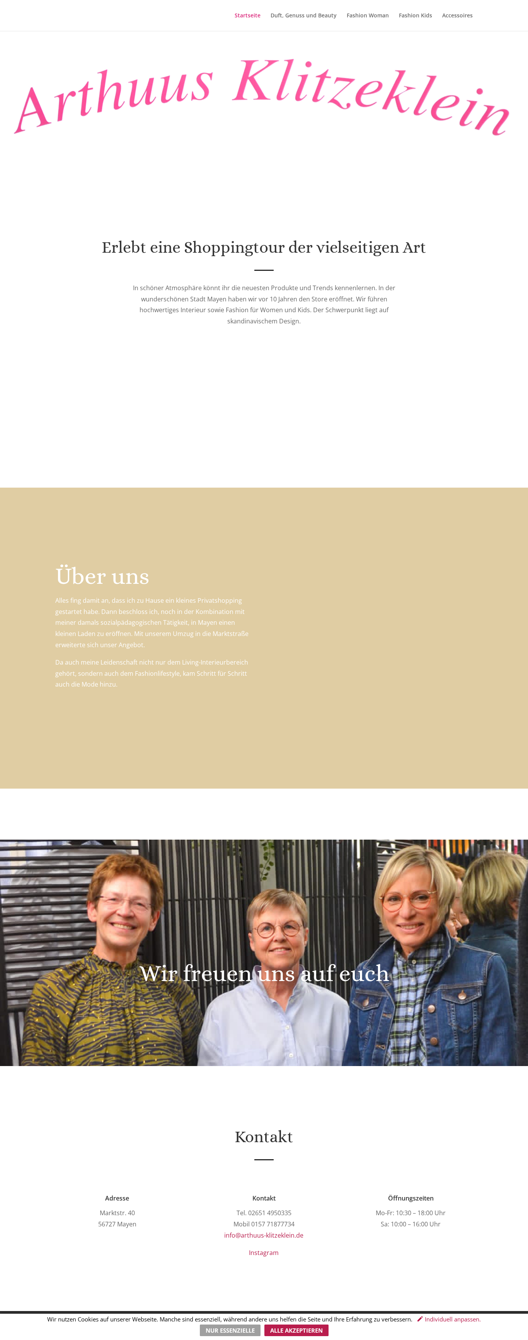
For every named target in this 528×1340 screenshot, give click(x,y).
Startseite (248, 16)
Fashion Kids (415, 16)
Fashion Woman (368, 16)
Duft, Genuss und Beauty (304, 16)
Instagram (264, 1252)
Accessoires (457, 16)
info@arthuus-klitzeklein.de (263, 1235)
